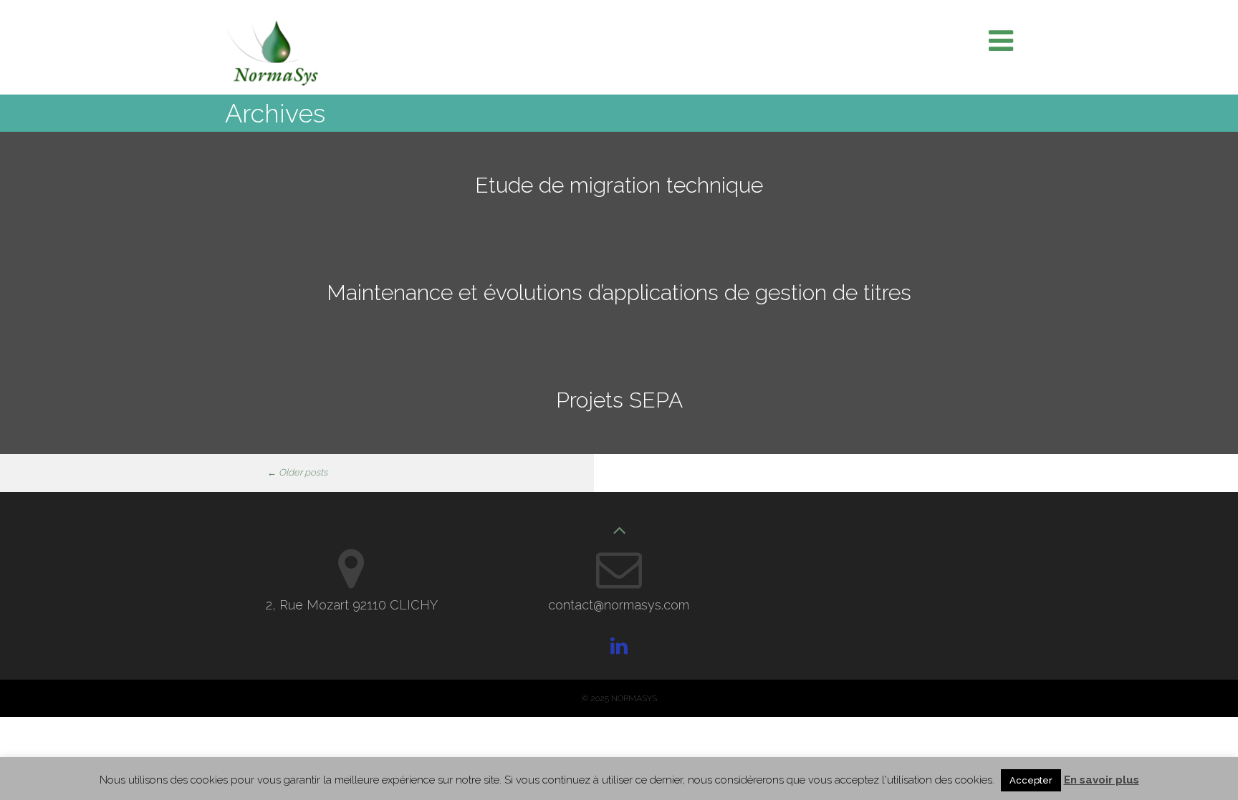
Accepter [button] (1030, 780)
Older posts (297, 472)
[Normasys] (271, 82)
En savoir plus (1101, 780)
